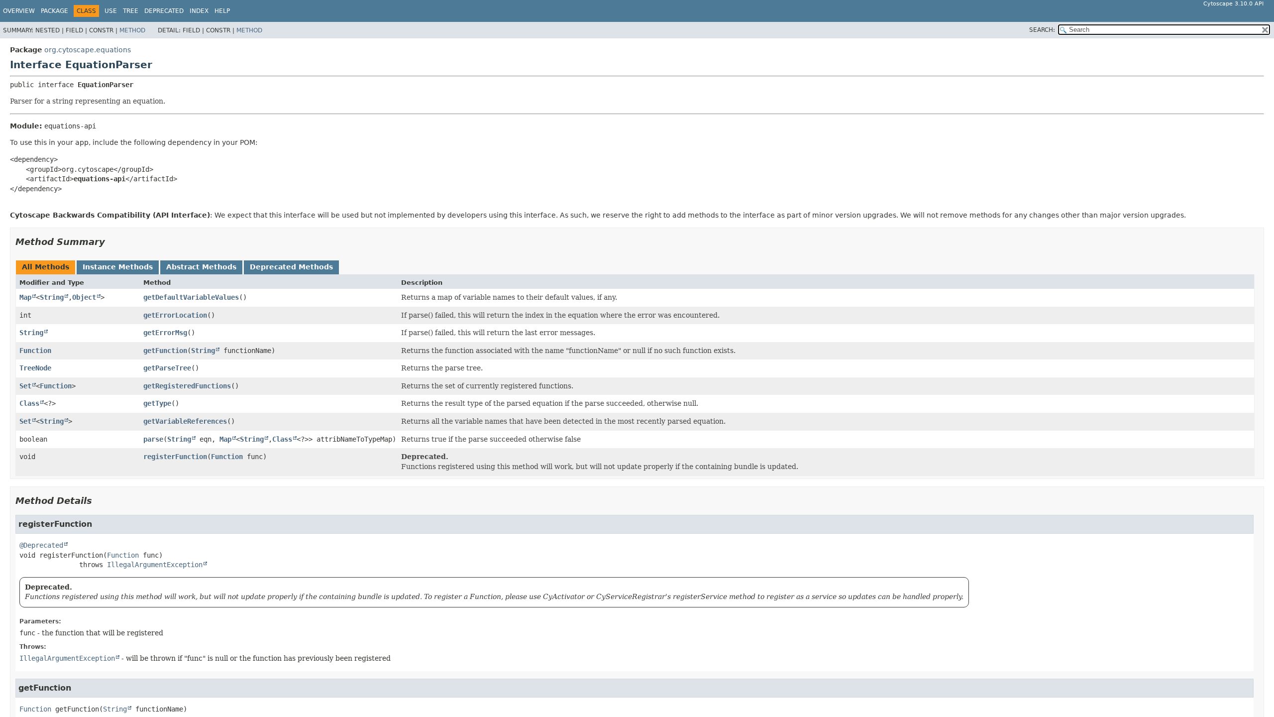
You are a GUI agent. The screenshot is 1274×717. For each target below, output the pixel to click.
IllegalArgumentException (155, 565)
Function (35, 351)
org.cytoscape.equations (87, 50)
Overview (19, 10)
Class (29, 403)
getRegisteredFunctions (187, 386)
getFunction (165, 351)
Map (25, 297)
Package (54, 10)
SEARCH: (1042, 29)
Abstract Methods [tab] (201, 267)
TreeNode (35, 368)
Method (132, 30)
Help (222, 10)
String (52, 297)
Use (111, 10)
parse (153, 439)
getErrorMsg (165, 333)
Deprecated (164, 10)
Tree (130, 10)
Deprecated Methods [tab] (291, 267)
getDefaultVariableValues (191, 297)
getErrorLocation (175, 315)
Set (25, 386)
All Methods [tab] (45, 267)
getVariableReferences (185, 421)
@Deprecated (41, 545)
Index (199, 10)
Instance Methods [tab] (118, 267)
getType (157, 403)
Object (84, 297)
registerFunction (175, 457)
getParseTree (167, 368)
